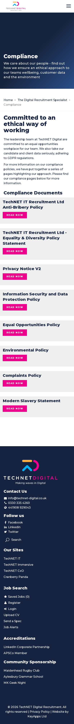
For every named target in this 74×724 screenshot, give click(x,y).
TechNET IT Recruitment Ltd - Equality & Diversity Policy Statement (35, 238)
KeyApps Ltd (37, 716)
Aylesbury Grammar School (23, 676)
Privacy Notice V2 (22, 268)
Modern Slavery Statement (31, 400)
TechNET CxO (14, 571)
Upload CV (11, 615)
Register (13, 603)
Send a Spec (12, 621)
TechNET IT (12, 558)
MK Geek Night (15, 682)
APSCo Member (15, 653)
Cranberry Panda (16, 577)
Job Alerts (11, 627)
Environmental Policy (25, 350)
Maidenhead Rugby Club (22, 670)
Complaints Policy (22, 375)
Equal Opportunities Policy (31, 324)
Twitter (13, 532)
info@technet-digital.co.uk (27, 498)
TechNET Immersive (18, 564)
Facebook (15, 522)
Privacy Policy (40, 711)
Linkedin (14, 527)
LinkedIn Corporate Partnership (27, 647)
